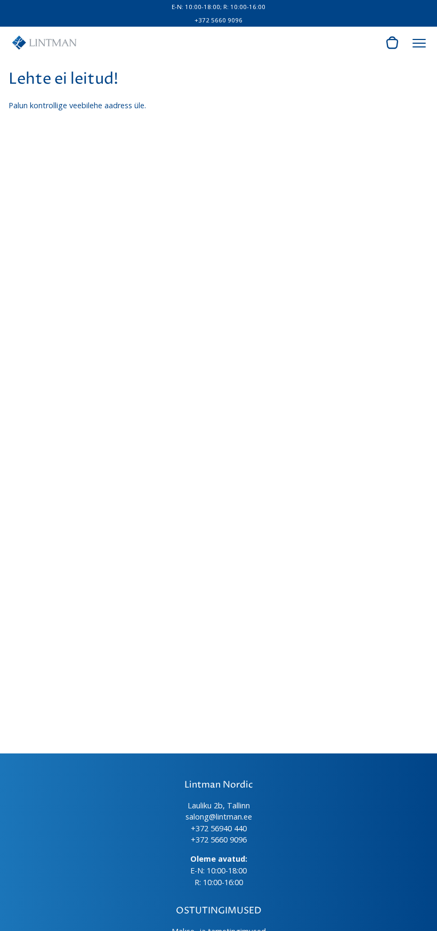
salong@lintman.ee (218, 817)
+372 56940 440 (219, 828)
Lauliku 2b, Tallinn (219, 805)
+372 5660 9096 (218, 20)
